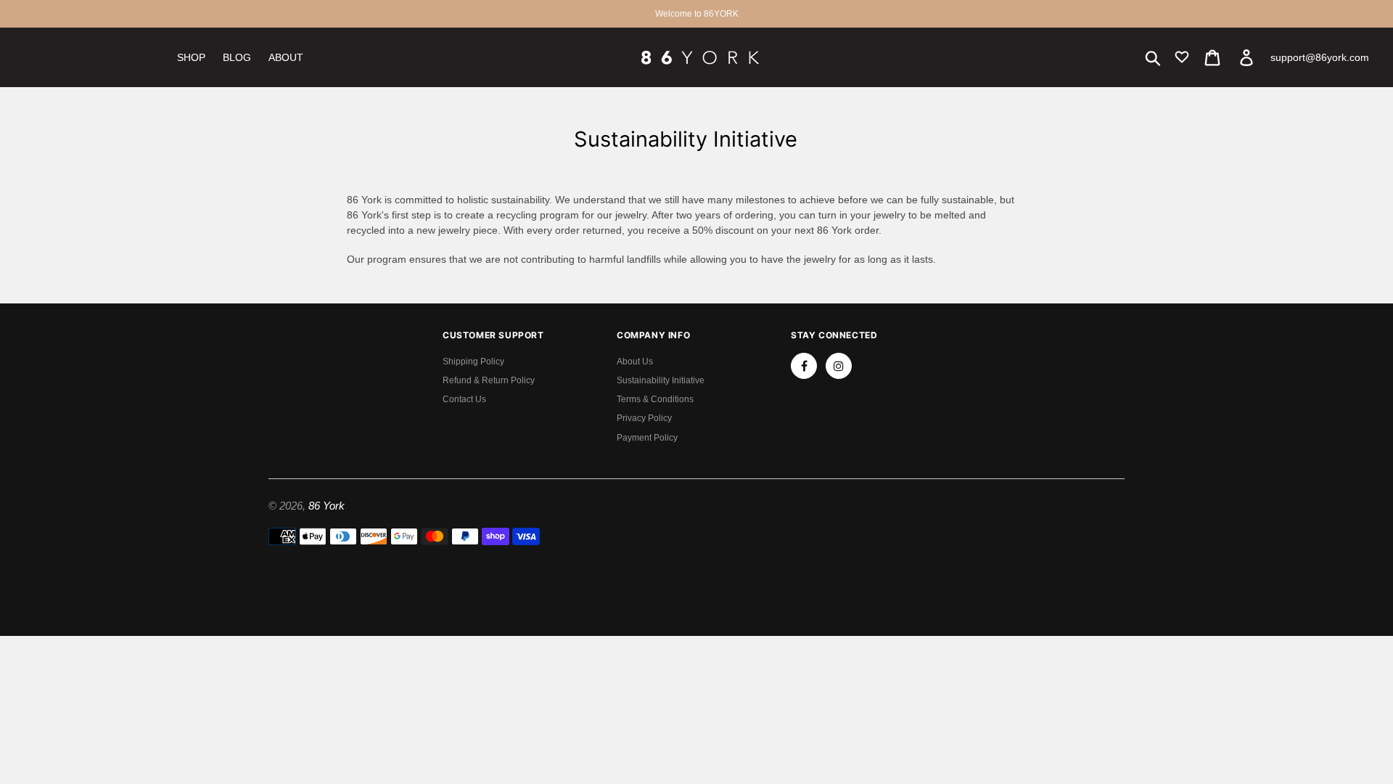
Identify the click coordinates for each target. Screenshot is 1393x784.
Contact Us (464, 399)
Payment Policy (647, 438)
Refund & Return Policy (489, 380)
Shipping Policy (473, 361)
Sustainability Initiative (660, 380)
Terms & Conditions (655, 399)
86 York (326, 505)
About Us (635, 361)
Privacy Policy (644, 418)
